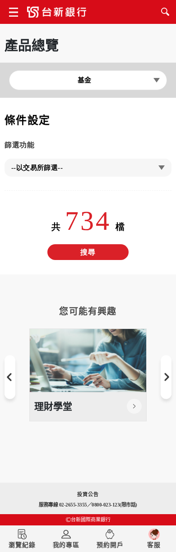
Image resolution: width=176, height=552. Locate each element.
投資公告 (87, 494)
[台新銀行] (56, 14)
